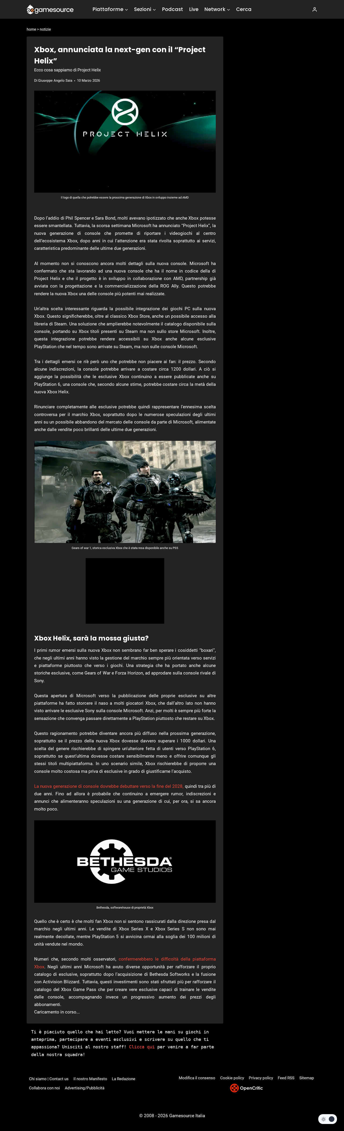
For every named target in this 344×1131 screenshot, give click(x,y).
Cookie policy (232, 1078)
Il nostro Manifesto (90, 1078)
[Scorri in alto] (328, 1110)
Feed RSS (286, 1078)
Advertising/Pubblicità (84, 1088)
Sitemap (306, 1078)
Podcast (172, 9)
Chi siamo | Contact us (49, 1078)
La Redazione (123, 1078)
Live (193, 9)
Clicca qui (142, 1046)
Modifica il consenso (197, 1078)
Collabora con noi (44, 1088)
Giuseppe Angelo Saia (55, 80)
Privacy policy (261, 1078)
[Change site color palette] (327, 1119)
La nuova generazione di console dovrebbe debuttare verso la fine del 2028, (108, 786)
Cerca (244, 9)
